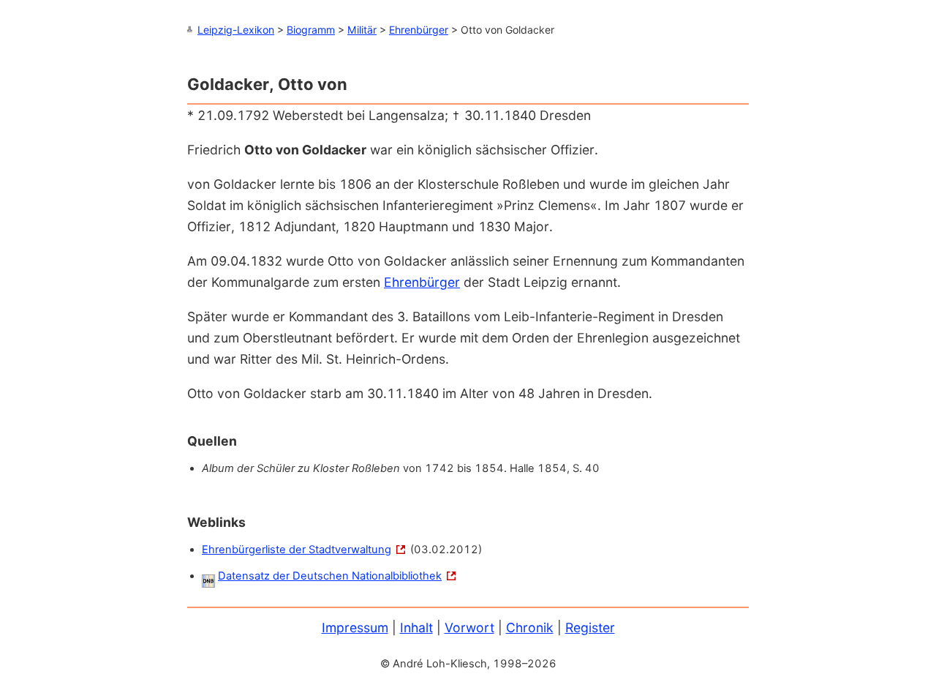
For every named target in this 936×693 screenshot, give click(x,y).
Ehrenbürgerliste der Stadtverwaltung (296, 549)
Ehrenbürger (418, 29)
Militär (362, 29)
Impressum (355, 627)
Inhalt (416, 627)
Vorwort (469, 627)
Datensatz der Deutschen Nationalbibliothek (330, 576)
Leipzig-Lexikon (235, 29)
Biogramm (311, 29)
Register (590, 627)
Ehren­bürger (422, 282)
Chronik (530, 627)
